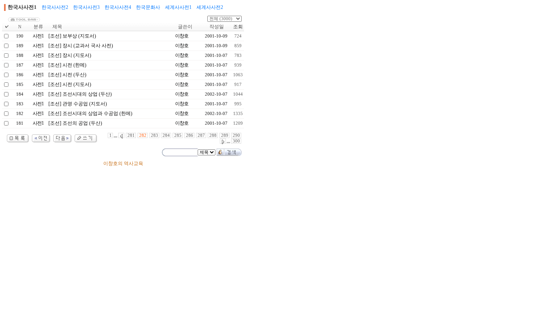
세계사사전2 (209, 7)
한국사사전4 (117, 7)
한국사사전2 (55, 7)
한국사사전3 (86, 7)
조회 (238, 26)
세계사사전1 (178, 7)
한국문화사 (148, 7)
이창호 (181, 36)
